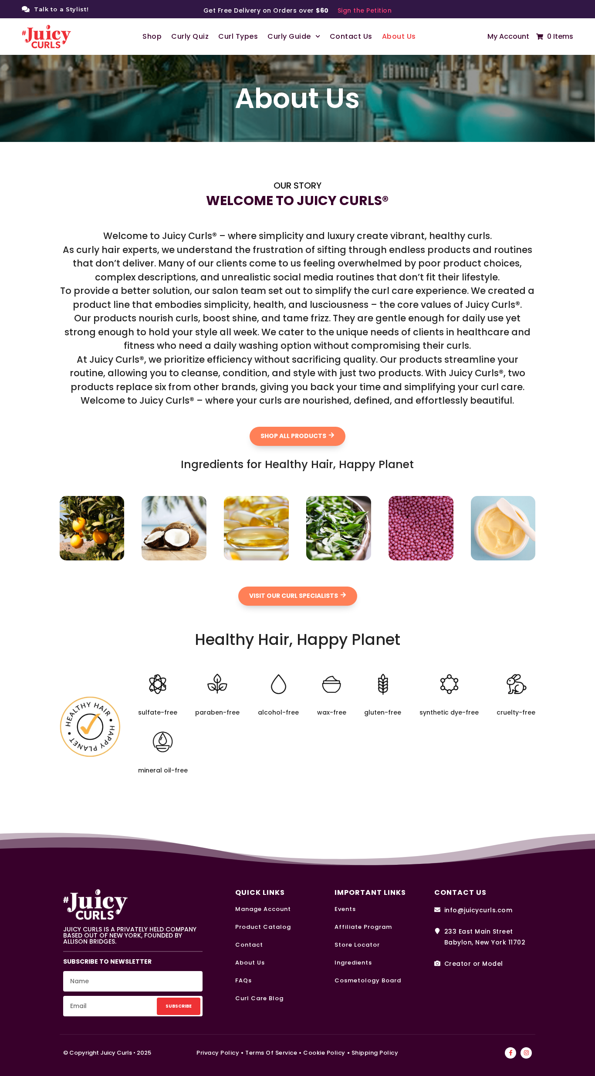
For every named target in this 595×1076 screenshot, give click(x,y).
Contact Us (351, 36)
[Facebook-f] (510, 1053)
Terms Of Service (271, 1052)
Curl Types (238, 36)
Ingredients (353, 962)
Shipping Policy (375, 1052)
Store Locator (357, 945)
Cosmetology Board (368, 980)
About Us (399, 36)
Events (345, 909)
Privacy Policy (217, 1052)
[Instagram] (526, 1053)
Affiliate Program (363, 927)
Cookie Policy (324, 1052)
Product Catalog (263, 927)
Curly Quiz (190, 36)
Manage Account (263, 909)
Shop (152, 36)
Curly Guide (289, 36)
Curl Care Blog (259, 998)
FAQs (243, 980)
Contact (249, 945)
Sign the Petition (365, 10)
